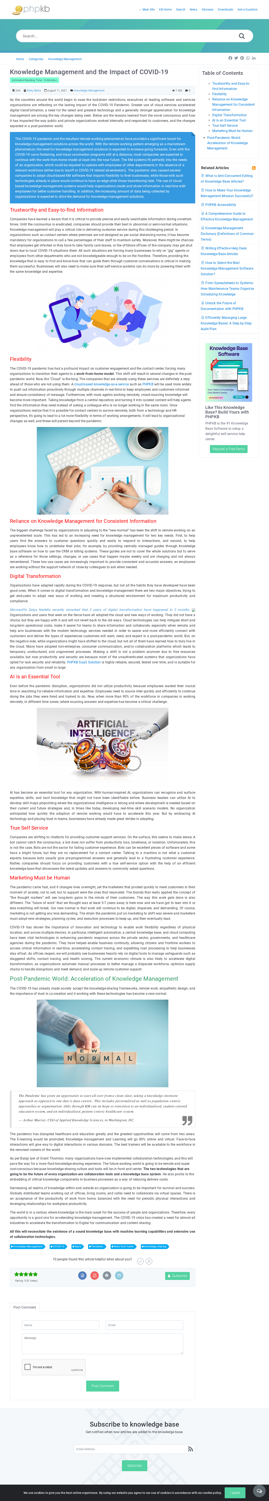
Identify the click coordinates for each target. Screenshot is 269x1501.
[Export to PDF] (94, 1275)
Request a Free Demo (229, 449)
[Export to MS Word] (82, 1275)
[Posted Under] (71, 90)
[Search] (242, 36)
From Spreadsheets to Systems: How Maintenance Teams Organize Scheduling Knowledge (227, 288)
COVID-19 (58, 1246)
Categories (36, 59)
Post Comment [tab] (24, 1307)
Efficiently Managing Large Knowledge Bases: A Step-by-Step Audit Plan (226, 323)
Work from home (124, 1246)
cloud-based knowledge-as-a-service (101, 384)
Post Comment (103, 1386)
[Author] (25, 90)
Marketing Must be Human (232, 131)
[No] (148, 1260)
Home (20, 59)
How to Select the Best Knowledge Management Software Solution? (227, 268)
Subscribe (179, 1276)
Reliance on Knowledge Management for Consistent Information (233, 104)
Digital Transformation (229, 115)
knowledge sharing (155, 1246)
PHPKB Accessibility (220, 205)
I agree (235, 1493)
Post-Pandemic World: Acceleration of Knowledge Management (227, 143)
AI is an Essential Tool (229, 120)
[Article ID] (13, 90)
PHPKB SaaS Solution (84, 662)
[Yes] (140, 1260)
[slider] (26, 1274)
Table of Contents (222, 73)
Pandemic (97, 1246)
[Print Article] (107, 1275)
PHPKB (148, 384)
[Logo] (31, 9)
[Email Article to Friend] (119, 1275)
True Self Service (225, 126)
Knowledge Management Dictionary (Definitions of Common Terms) (227, 233)
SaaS (78, 1246)
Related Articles (215, 168)
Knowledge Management (65, 59)
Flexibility (219, 94)
